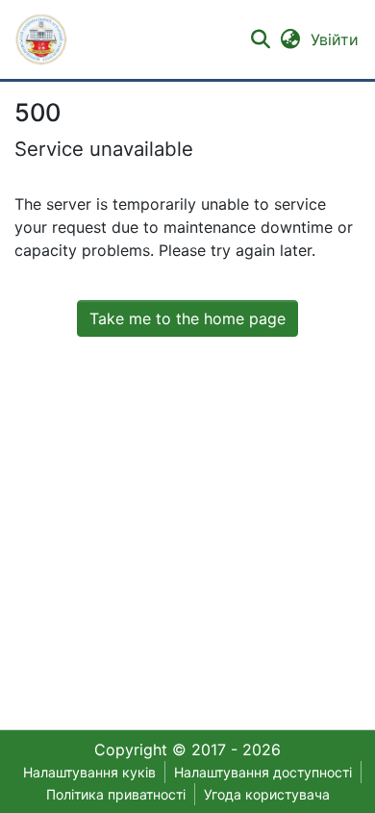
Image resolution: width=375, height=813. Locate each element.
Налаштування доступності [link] (263, 772)
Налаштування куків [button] (89, 772)
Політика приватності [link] (116, 794)
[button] (41, 39)
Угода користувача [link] (267, 794)
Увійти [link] (336, 39)
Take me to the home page (187, 318)
